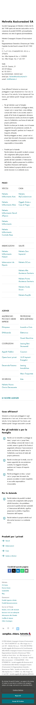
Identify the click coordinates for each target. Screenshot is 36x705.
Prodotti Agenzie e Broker (9, 600)
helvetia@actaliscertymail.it (18, 76)
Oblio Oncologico (7, 621)
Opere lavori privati (9, 357)
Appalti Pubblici (8, 352)
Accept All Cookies (18, 701)
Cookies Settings (18, 690)
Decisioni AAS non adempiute (10, 612)
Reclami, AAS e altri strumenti (10, 610)
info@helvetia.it (12, 79)
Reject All (18, 696)
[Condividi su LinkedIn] (18, 571)
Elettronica (24, 332)
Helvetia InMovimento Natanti (7, 254)
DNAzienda (6, 332)
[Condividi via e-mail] (26, 571)
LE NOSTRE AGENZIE (10, 398)
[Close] (34, 678)
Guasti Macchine (26, 338)
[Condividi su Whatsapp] (22, 571)
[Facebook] (13, 629)
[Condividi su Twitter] (14, 571)
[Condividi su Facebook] (10, 571)
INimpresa (6, 327)
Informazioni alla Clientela (9, 615)
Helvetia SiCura (24, 262)
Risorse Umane (6, 588)
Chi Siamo (5, 585)
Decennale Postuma (9, 365)
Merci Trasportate (26, 373)
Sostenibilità (5, 591)
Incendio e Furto (26, 327)
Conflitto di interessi (7, 618)
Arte (21, 379)
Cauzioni (23, 352)
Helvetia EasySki (25, 295)
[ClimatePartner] (17, 629)
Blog (3, 593)
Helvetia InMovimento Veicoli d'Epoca (9, 213)
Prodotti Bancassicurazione (9, 603)
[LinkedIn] (3, 629)
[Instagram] (8, 629)
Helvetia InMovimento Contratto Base (7, 232)
